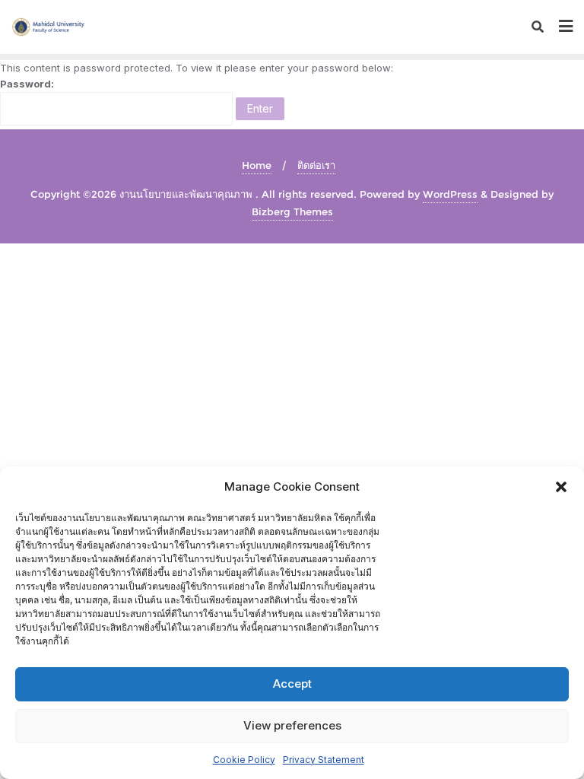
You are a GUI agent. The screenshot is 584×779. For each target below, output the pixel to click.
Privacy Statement (323, 759)
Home (256, 165)
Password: (27, 84)
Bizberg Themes (292, 211)
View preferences (292, 725)
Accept (292, 683)
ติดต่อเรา (316, 165)
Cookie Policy (244, 759)
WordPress (450, 194)
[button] (561, 486)
